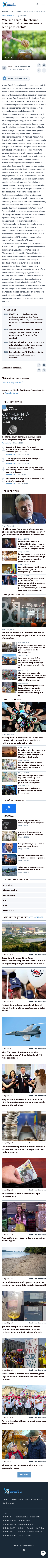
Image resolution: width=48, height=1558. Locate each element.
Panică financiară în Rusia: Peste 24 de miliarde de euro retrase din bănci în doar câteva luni (31, 766)
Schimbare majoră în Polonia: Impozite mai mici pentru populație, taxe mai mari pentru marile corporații (31, 779)
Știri (11, 11)
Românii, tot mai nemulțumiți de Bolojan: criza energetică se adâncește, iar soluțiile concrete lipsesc (25, 469)
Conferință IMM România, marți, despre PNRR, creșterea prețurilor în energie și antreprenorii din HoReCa (21, 440)
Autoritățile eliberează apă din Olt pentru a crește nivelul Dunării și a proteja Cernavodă (24, 1284)
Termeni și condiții (17, 1499)
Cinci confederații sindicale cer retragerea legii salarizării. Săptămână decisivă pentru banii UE (23, 1376)
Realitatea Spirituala (9, 1521)
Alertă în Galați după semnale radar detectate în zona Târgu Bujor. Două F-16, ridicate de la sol (22, 1055)
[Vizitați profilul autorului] (4, 68)
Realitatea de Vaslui (9, 1535)
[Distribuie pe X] (44, 70)
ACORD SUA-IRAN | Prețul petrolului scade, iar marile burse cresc (30, 790)
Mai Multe (24, 1475)
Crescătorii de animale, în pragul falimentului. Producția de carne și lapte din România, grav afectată (25, 449)
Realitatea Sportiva (21, 1517)
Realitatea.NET (7, 1517)
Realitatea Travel (24, 1521)
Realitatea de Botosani (34, 1532)
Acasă (6, 11)
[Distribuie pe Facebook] (44, 65)
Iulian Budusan (22, 66)
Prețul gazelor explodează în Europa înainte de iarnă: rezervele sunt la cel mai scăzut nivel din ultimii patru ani (31, 690)
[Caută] (36, 4)
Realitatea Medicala (9, 1524)
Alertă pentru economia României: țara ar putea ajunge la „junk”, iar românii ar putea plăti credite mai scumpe (32, 676)
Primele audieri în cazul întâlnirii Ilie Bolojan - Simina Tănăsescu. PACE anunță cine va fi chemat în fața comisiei (25, 333)
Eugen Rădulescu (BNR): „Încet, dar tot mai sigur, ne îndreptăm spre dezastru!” (26, 355)
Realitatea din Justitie (26, 1524)
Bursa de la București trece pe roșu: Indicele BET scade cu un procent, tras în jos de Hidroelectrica (31, 648)
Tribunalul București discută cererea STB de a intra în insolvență (31, 869)
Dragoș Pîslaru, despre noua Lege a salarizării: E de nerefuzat (23, 459)
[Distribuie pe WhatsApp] (39, 70)
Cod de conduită (8, 1503)
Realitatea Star (35, 1517)
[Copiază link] (39, 65)
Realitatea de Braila (25, 1535)
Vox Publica (40, 1528)
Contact (5, 1499)
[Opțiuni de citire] (43, 1553)
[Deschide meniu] (43, 4)
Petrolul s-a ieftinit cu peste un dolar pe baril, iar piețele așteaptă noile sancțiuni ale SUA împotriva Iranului (32, 753)
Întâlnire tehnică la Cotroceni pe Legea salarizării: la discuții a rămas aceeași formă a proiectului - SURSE (26, 345)
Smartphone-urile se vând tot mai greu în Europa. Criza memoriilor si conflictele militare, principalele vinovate (22, 740)
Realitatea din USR (9, 1528)
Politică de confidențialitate (34, 1499)
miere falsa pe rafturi (12, 382)
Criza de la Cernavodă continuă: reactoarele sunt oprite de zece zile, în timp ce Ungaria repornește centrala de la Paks (23, 961)
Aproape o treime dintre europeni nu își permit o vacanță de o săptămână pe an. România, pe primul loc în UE (31, 662)
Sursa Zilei (21, 1532)
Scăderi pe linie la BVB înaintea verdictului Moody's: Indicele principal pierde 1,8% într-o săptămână (24, 635)
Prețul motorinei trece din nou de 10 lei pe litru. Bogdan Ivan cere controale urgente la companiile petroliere (23, 1102)
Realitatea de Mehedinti (25, 1528)
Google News (11, 393)
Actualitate (18, 11)
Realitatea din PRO (9, 1532)
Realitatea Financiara (37, 954)
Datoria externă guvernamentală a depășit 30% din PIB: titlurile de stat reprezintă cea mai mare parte (23, 1149)
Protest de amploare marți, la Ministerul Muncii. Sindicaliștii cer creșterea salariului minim (23, 1008)
